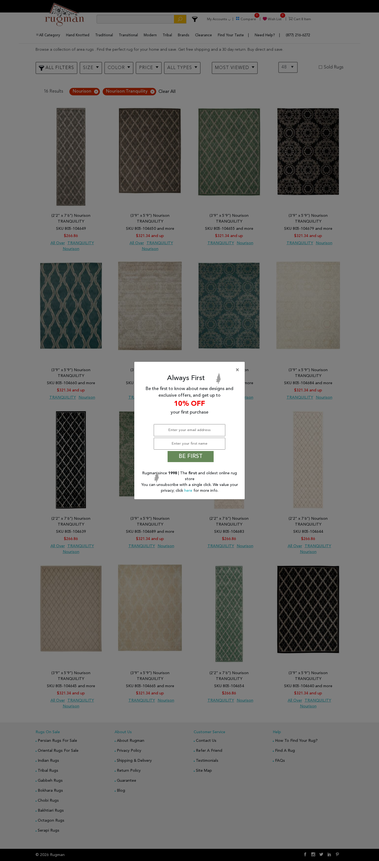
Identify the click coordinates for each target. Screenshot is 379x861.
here (188, 491)
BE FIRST (191, 456)
